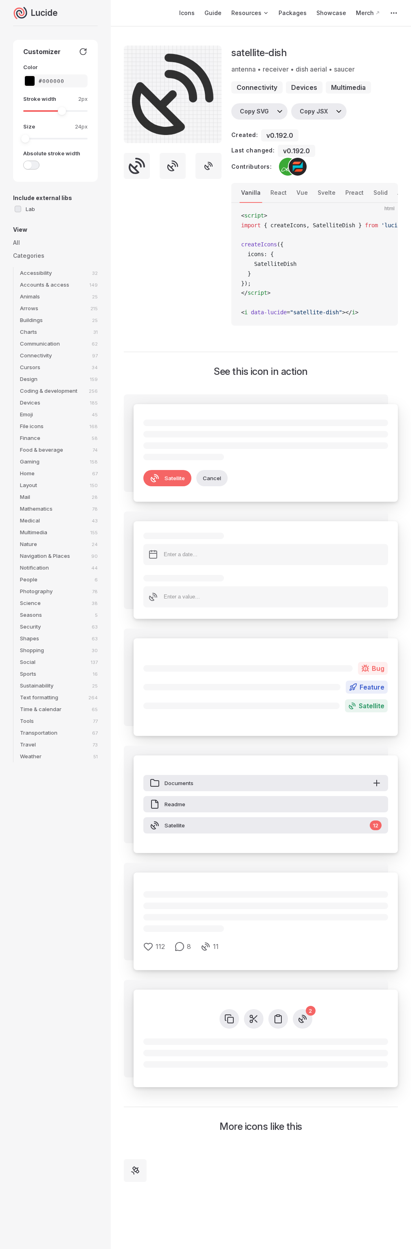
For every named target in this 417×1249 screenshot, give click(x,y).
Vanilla (251, 192)
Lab (30, 209)
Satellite (175, 478)
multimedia (348, 87)
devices (304, 87)
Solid (380, 192)
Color (30, 67)
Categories (28, 255)
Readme (175, 804)
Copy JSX (314, 111)
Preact (354, 192)
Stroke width (39, 99)
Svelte (327, 192)
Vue (302, 192)
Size (29, 126)
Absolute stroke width (51, 153)
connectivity (257, 87)
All (16, 242)
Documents (179, 783)
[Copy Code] (385, 216)
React (278, 192)
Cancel (212, 478)
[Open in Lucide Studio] (213, 134)
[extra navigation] (394, 13)
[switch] (31, 165)
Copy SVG (254, 111)
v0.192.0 (279, 135)
